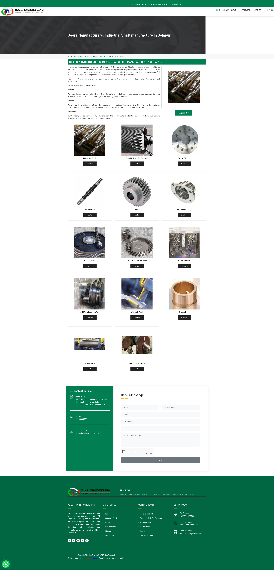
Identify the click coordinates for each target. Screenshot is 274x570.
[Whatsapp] (6, 564)
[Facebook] (69, 540)
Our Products (244, 10)
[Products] (133, 4)
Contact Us (268, 10)
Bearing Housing (146, 535)
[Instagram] (87, 540)
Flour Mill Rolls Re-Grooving (151, 518)
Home (218, 10)
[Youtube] (78, 540)
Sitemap (257, 10)
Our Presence (110, 526)
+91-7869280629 (175, 4)
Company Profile (229, 10)
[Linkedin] (82, 540)
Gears (142, 531)
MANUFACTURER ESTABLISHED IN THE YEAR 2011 (21, 2)
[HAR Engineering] (22, 11)
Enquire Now (184, 113)
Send (160, 460)
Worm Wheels (145, 522)
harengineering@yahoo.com (158, 4)
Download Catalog (140, 4)
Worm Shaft (145, 526)
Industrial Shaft (146, 514)
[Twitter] (73, 540)
